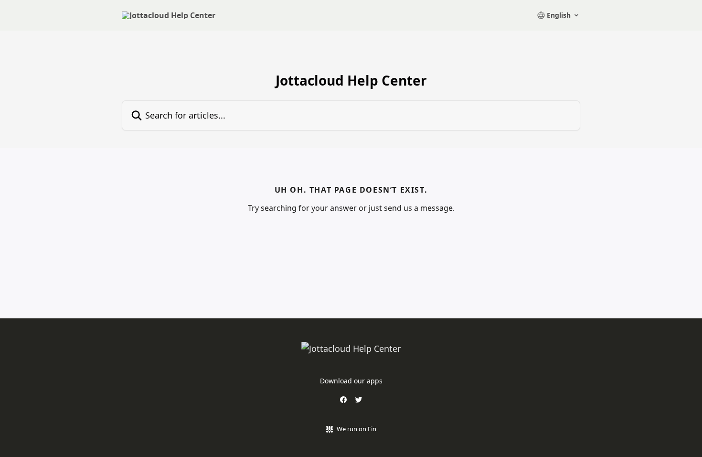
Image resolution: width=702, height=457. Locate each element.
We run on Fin (356, 428)
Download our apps (351, 380)
